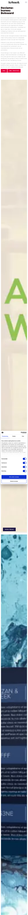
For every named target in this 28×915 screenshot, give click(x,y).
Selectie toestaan (14, 481)
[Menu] (26, 2)
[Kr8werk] (14, 2)
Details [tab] (14, 436)
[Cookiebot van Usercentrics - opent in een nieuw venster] (21, 433)
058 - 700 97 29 (14, 70)
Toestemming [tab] (5, 436)
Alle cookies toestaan (14, 476)
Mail (4, 70)
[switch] (25, 463)
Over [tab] (23, 436)
